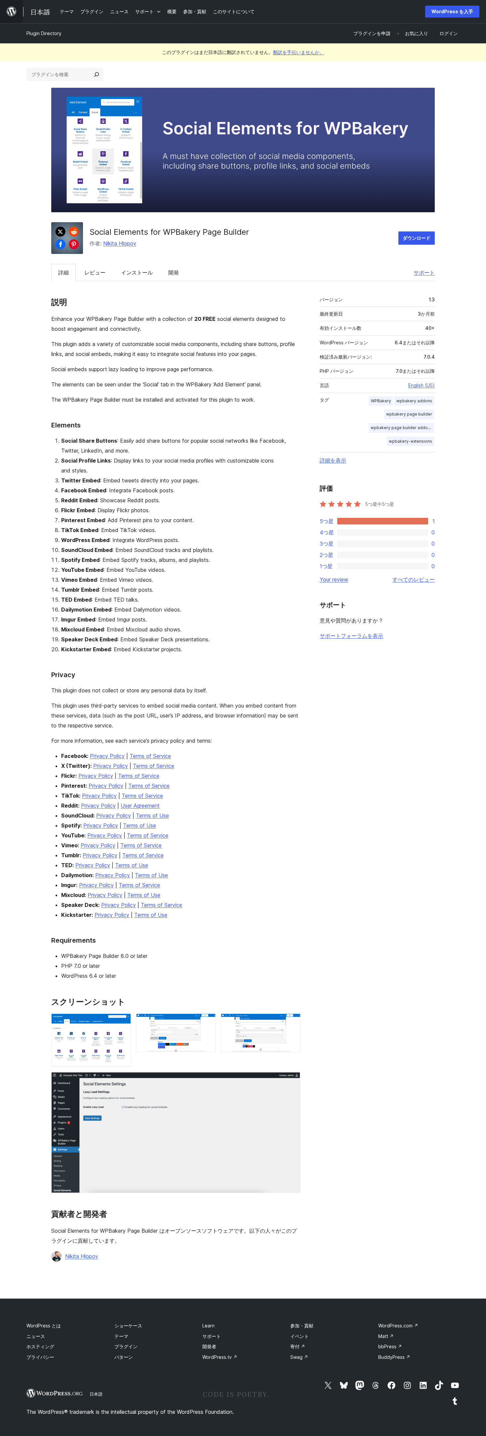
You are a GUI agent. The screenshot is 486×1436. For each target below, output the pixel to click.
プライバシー (40, 1357)
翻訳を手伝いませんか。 (298, 52)
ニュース (35, 1336)
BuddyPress (394, 1357)
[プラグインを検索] (96, 74)
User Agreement (140, 805)
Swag (299, 1357)
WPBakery (381, 400)
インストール (137, 272)
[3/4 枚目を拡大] (291, 1022)
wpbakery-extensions (410, 441)
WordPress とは (43, 1325)
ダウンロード (416, 238)
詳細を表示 (333, 460)
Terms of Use (152, 815)
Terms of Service (150, 756)
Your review (334, 579)
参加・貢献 (301, 1325)
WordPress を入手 (452, 11)
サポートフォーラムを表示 (351, 635)
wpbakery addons (414, 400)
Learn (208, 1325)
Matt (386, 1336)
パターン (123, 1357)
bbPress (390, 1346)
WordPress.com (398, 1325)
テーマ (121, 1336)
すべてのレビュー (413, 579)
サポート (424, 272)
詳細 (63, 272)
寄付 (297, 1346)
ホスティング (40, 1346)
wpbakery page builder (409, 414)
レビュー (94, 272)
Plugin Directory (43, 33)
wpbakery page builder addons (401, 427)
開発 (173, 272)
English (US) (421, 385)
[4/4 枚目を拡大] (291, 1081)
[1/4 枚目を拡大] (122, 1022)
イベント (299, 1336)
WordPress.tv (219, 1357)
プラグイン (126, 1346)
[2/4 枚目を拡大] (206, 1022)
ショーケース (128, 1325)
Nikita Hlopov (119, 243)
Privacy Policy (107, 756)
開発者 (209, 1346)
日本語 (96, 1394)
